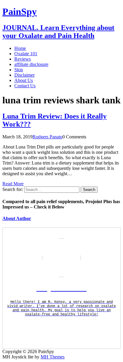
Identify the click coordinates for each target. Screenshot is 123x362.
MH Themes (52, 356)
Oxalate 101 (25, 53)
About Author (16, 218)
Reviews (22, 58)
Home (20, 48)
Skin (18, 69)
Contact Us (25, 85)
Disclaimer (24, 75)
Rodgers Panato (47, 136)
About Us (23, 80)
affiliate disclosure (31, 64)
